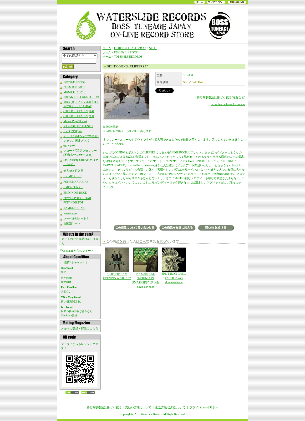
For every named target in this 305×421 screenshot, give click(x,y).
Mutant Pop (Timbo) (75, 121)
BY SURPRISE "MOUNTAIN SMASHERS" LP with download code (145, 280)
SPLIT (153, 48)
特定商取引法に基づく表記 (104, 407)
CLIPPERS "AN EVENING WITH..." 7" (117, 276)
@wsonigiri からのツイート (77, 250)
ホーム (106, 48)
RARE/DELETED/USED (78, 126)
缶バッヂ (69, 145)
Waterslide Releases (74, 82)
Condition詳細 (69, 315)
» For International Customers (228, 104)
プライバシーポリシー (204, 407)
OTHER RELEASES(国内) (79, 116)
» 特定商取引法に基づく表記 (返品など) (220, 97)
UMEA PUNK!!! (73, 187)
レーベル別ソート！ (76, 218)
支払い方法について (138, 407)
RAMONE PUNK (74, 208)
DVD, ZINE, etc (72, 131)
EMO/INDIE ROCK (75, 192)
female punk (70, 213)
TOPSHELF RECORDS (128, 56)
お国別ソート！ (73, 223)
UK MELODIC (72, 176)
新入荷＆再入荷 (73, 170)
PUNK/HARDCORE (75, 181)
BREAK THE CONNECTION (81, 97)
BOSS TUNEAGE (74, 87)
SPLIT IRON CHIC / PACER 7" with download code (174, 278)
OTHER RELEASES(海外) (79, 111)
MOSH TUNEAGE (74, 92)
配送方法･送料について (170, 407)
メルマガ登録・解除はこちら (79, 328)
